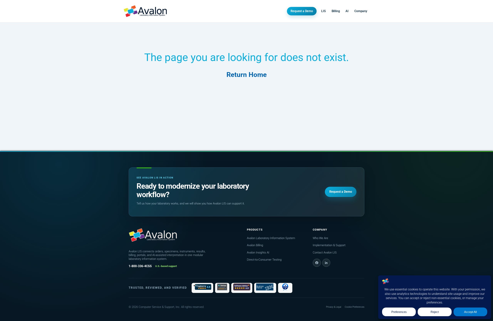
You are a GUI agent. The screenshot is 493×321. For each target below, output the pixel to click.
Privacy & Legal (333, 307)
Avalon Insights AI (258, 252)
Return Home (246, 75)
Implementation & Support (329, 245)
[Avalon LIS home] (153, 235)
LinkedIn (326, 263)
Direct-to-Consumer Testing (264, 259)
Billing (336, 11)
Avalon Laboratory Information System (271, 238)
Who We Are (320, 238)
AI (347, 11)
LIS (323, 11)
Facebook (317, 263)
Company (360, 11)
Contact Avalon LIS (325, 252)
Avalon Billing (255, 245)
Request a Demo (302, 11)
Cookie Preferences (354, 307)
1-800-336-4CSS (140, 266)
